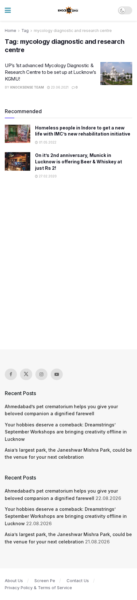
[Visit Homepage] (68, 10)
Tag (25, 30)
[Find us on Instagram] (41, 374)
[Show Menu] (8, 10)
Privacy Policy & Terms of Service (38, 587)
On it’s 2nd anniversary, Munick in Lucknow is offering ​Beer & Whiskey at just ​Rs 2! (78, 161)
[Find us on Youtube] (57, 374)
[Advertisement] (68, 268)
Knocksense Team (27, 87)
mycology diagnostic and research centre (73, 30)
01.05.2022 (47, 142)
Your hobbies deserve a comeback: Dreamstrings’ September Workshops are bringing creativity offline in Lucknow (66, 432)
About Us (14, 580)
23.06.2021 (59, 87)
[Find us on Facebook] (11, 374)
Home (10, 30)
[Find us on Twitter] (26, 374)
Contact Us (78, 580)
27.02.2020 (47, 176)
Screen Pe (44, 580)
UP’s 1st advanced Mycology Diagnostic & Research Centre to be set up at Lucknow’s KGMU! (50, 72)
